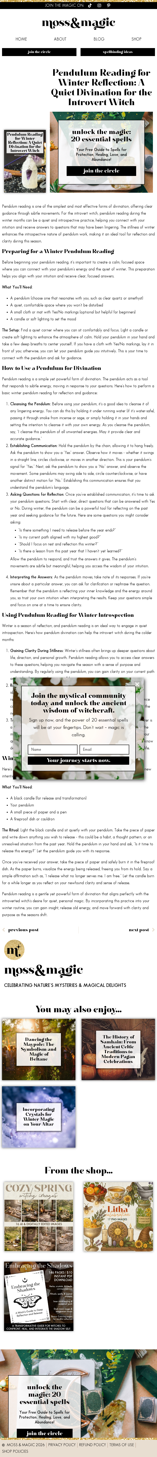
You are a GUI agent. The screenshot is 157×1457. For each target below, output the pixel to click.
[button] (137, 684)
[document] (78, 728)
